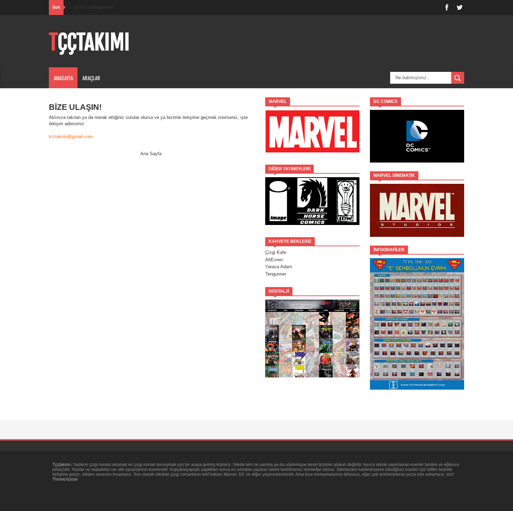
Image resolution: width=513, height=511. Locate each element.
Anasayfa (63, 78)
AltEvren (274, 259)
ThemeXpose (65, 479)
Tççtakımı (89, 42)
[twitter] (459, 7)
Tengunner (275, 274)
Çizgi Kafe (275, 252)
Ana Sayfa (151, 153)
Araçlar (91, 78)
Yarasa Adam (278, 266)
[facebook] (446, 7)
